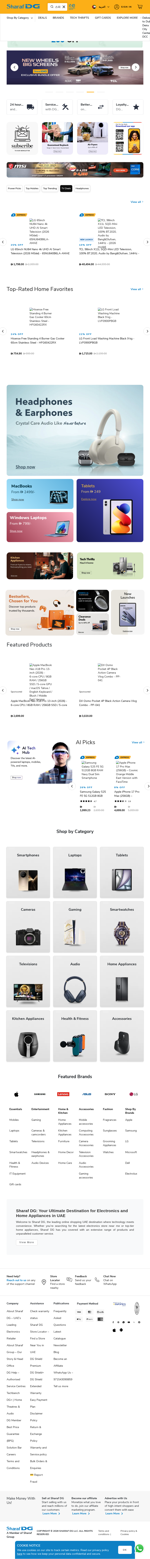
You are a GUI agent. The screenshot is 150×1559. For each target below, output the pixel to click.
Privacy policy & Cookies (129, 1528)
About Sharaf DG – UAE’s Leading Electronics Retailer (15, 1320)
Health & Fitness (14, 1160)
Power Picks (14, 188)
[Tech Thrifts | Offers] (110, 561)
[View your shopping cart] (140, 7)
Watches (108, 1147)
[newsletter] (22, 138)
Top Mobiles (32, 188)
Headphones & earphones (40, 1149)
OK (125, 1549)
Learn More (50, 1508)
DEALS (42, 18)
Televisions (38, 1136)
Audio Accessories (86, 1160)
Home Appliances (64, 1117)
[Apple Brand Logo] (16, 1089)
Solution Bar (14, 1443)
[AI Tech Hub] (39, 757)
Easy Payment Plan (38, 1398)
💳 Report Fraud (36, 1473)
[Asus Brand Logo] (86, 1089)
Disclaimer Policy (36, 1412)
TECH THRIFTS (79, 18)
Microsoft (131, 1147)
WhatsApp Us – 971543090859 (63, 1371)
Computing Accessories (86, 1127)
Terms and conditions (103, 1528)
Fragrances (109, 1115)
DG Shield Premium (36, 1357)
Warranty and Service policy (38, 1446)
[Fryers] (92, 138)
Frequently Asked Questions (60, 1313)
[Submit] (51, 7)
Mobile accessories (86, 1117)
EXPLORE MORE (127, 18)
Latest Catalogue (60, 1330)
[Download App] (127, 138)
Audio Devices (40, 1158)
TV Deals (66, 188)
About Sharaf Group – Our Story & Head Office (15, 1351)
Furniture (63, 1136)
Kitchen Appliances (64, 1127)
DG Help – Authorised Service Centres (16, 1374)
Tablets (13, 1136)
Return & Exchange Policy (36, 1429)
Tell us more (61, 1381)
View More (26, 1237)
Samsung (131, 1126)
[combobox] (57, 7)
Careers (11, 1449)
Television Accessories (86, 1149)
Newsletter (60, 1340)
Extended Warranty (35, 1385)
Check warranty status (39, 1310)
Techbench (13, 1388)
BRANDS (58, 18)
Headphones (82, 188)
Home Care (65, 1158)
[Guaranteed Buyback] (57, 138)
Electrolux (131, 1169)
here (19, 1554)
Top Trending (50, 188)
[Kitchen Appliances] (40, 561)
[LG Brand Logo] (133, 1089)
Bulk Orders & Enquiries (38, 1460)
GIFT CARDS (103, 18)
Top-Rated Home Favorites (40, 284)
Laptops (14, 1126)
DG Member (14, 1415)
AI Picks (85, 737)
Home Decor (66, 1147)
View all (136, 202)
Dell (127, 1158)
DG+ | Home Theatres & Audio (14, 1402)
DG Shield (36, 1374)
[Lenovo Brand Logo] (63, 1089)
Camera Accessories (86, 1138)
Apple (128, 1115)
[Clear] (64, 6)
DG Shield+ (37, 1368)
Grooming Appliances (109, 1138)
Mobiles (14, 1115)
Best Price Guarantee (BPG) (13, 1429)
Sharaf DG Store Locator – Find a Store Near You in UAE (39, 1333)
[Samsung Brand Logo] (40, 1089)
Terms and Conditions (13, 1460)
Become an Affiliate (60, 1357)
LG (127, 1136)
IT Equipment (17, 1169)
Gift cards (15, 1179)
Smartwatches (18, 1147)
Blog (56, 1347)
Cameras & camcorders (38, 1127)
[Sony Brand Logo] (110, 1089)
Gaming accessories (86, 1171)
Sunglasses (110, 1126)
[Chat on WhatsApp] (139, 1548)
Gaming (36, 1115)
